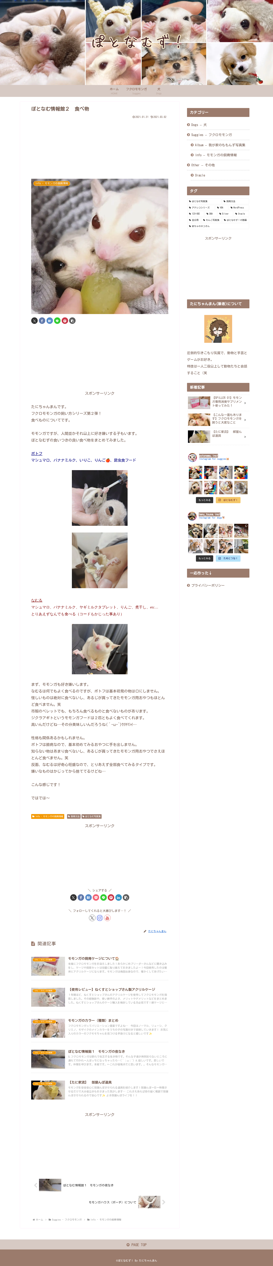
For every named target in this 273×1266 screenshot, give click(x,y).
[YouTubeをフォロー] (107, 918)
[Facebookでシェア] (42, 320)
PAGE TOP (138, 1245)
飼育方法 (75, 816)
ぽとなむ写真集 (93, 816)
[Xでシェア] (34, 320)
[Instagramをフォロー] (100, 918)
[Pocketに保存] (96, 897)
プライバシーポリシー (208, 585)
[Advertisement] (99, 146)
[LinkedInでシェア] (118, 897)
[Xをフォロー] (92, 918)
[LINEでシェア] (57, 320)
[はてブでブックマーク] (49, 320)
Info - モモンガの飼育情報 (49, 816)
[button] (72, 320)
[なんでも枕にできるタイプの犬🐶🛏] (226, 546)
